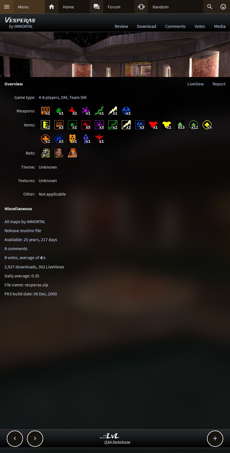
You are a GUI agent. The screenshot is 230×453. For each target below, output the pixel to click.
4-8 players (49, 97)
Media (220, 26)
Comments (175, 26)
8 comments (15, 248)
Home (68, 7)
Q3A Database (117, 442)
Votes (200, 26)
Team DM (78, 97)
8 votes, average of (24, 257)
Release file (22, 230)
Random (161, 7)
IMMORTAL (23, 26)
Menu (23, 7)
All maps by (24, 221)
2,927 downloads (20, 266)
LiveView (195, 84)
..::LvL (109, 436)
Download (146, 26)
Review (121, 26)
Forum (114, 7)
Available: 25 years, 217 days (30, 239)
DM (64, 97)
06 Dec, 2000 (45, 293)
